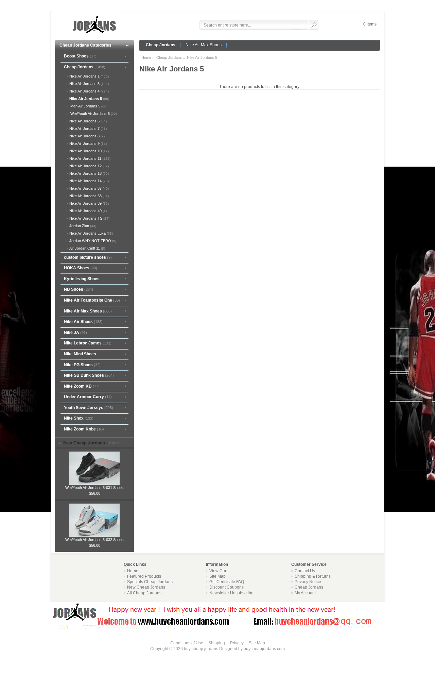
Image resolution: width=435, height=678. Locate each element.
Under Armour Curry (88, 396)
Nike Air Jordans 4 (88, 91)
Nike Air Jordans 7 (87, 128)
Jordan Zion (82, 226)
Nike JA (75, 332)
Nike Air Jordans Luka (90, 233)
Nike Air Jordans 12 (88, 166)
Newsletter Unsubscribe (231, 593)
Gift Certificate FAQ (226, 581)
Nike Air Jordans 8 (86, 136)
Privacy (237, 643)
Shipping (216, 643)
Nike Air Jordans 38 (88, 196)
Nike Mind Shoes (80, 354)
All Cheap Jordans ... (146, 593)
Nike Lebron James (87, 343)
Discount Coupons (226, 587)
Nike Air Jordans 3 (88, 84)
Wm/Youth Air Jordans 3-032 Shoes (94, 540)
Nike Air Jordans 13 (88, 173)
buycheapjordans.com (264, 648)
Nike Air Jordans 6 (87, 121)
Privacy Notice (308, 581)
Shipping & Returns (313, 576)
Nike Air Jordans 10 (88, 151)
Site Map (217, 576)
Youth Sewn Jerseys (88, 407)
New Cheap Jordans (146, 587)
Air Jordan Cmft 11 (86, 248)
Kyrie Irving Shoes (82, 278)
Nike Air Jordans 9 (87, 143)
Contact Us (305, 571)
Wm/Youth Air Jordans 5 (92, 114)
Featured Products (144, 576)
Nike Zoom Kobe (85, 429)
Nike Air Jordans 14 (88, 181)
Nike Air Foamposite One (92, 300)
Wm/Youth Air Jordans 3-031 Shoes (94, 488)
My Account (305, 593)
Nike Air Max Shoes (204, 45)
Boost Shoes (80, 56)
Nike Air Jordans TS (88, 218)
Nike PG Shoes (82, 364)
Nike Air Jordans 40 (87, 211)
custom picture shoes (88, 257)
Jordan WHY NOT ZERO (92, 241)
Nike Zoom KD (82, 386)
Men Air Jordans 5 (87, 106)
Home (146, 57)
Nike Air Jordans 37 (88, 188)
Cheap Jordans (160, 45)
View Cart (218, 571)
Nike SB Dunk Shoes (89, 375)
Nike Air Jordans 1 (88, 76)
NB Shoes (78, 289)
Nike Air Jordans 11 (89, 158)
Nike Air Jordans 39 (88, 203)
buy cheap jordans (201, 648)
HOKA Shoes (80, 268)
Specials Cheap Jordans (150, 581)
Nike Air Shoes (83, 321)
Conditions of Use (186, 643)
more (114, 442)
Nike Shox (78, 418)
